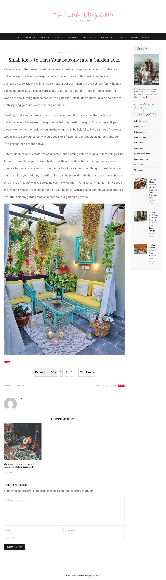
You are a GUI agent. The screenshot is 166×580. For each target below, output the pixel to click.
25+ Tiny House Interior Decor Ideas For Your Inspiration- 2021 (154, 188)
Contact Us (146, 37)
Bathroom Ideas (30, 37)
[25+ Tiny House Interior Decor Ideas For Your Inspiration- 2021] (140, 183)
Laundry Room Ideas (89, 37)
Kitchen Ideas (73, 37)
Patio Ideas (120, 37)
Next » (90, 372)
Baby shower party (141, 121)
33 (81, 372)
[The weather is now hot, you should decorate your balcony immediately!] (23, 441)
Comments (19, 386)
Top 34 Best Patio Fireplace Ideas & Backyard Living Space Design (153, 221)
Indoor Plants (133, 37)
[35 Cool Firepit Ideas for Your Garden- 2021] (140, 249)
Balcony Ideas (45, 37)
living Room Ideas (106, 37)
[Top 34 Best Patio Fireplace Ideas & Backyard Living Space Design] (140, 216)
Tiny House (138, 170)
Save (122, 386)
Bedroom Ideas (59, 37)
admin (7, 386)
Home (18, 37)
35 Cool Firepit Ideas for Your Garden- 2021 (153, 251)
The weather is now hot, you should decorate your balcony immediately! (19, 465)
